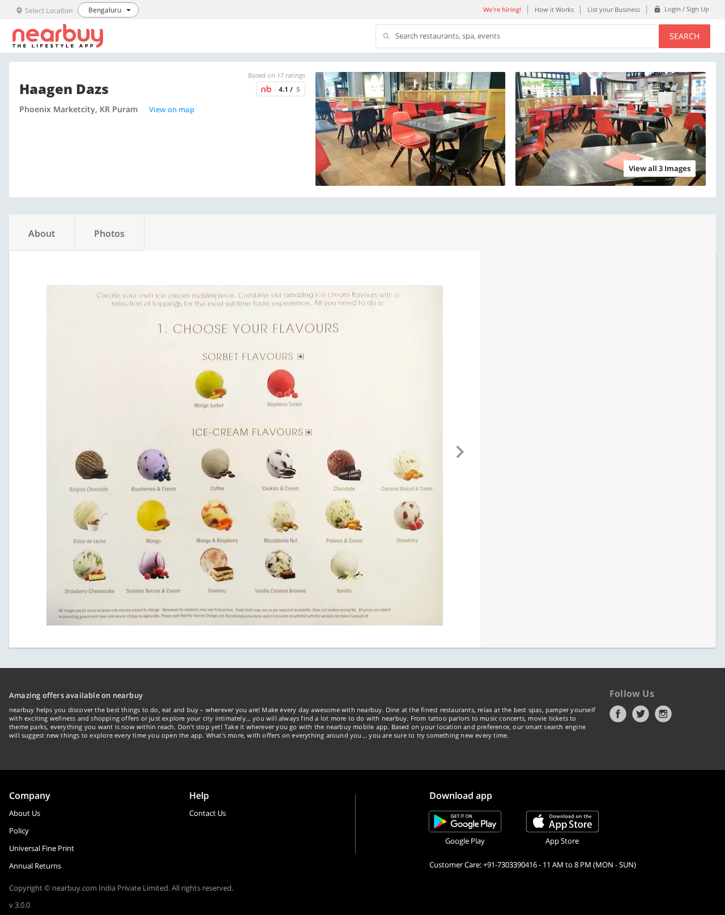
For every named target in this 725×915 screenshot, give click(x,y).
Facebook (617, 713)
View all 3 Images (659, 168)
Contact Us (207, 813)
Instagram (663, 713)
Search (684, 36)
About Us (24, 813)
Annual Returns (35, 866)
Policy (19, 830)
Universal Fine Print (41, 848)
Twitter (640, 713)
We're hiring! (502, 9)
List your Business (613, 9)
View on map (171, 109)
